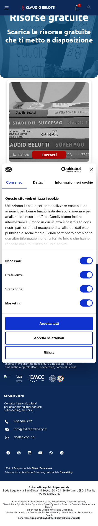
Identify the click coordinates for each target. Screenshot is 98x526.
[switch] (86, 275)
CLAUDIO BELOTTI (40, 7)
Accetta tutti (49, 323)
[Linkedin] (29, 452)
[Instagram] (19, 452)
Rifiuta (49, 352)
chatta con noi (24, 437)
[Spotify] (61, 452)
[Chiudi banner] (91, 169)
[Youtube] (40, 452)
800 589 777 (23, 421)
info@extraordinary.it (30, 429)
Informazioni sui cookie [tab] (74, 182)
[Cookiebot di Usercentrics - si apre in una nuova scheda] (61, 170)
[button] (6, 7)
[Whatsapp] (51, 452)
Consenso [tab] (14, 182)
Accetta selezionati (49, 338)
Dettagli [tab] (39, 182)
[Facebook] (8, 452)
